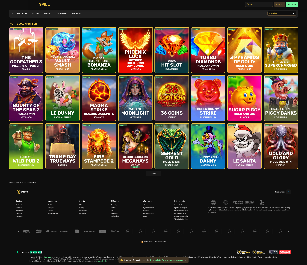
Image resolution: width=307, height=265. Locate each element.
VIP (112, 210)
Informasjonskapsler (181, 216)
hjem (11, 182)
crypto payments (148, 208)
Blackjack (51, 208)
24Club (113, 208)
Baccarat (50, 210)
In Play (81, 208)
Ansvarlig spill (101, 261)
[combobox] (49, 14)
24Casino (115, 201)
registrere (292, 4)
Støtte (145, 216)
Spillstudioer (115, 216)
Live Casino (52, 201)
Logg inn (279, 4)
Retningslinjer (180, 201)
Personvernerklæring (181, 210)
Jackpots (19, 213)
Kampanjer (19, 216)
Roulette (50, 205)
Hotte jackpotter (29, 182)
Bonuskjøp (19, 210)
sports (82, 201)
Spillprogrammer (53, 213)
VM (80, 205)
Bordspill (19, 208)
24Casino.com (47, 257)
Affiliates (146, 210)
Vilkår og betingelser (181, 219)
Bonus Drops (280, 192)
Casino (19, 201)
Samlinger (114, 213)
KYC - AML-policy (180, 213)
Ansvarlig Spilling (148, 213)
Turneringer (114, 205)
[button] (281, 13)
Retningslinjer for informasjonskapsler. (166, 260)
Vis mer (153, 174)
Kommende (83, 210)
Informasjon (148, 201)
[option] (19, 13)
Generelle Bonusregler (181, 205)
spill (17, 182)
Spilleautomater (21, 205)
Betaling (145, 205)
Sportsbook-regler (180, 208)
